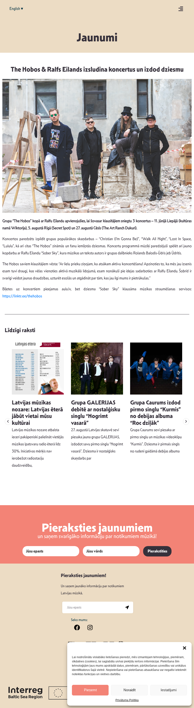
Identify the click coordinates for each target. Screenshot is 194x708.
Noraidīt (129, 690)
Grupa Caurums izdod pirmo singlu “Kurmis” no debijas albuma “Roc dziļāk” (155, 412)
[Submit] (127, 607)
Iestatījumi (168, 690)
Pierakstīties (157, 551)
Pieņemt (90, 690)
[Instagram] (90, 627)
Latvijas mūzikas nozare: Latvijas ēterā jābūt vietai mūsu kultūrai (37, 412)
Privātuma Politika (127, 700)
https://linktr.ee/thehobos (22, 296)
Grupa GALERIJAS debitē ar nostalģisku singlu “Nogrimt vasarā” (95, 412)
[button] (184, 648)
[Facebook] (77, 627)
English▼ (16, 8)
